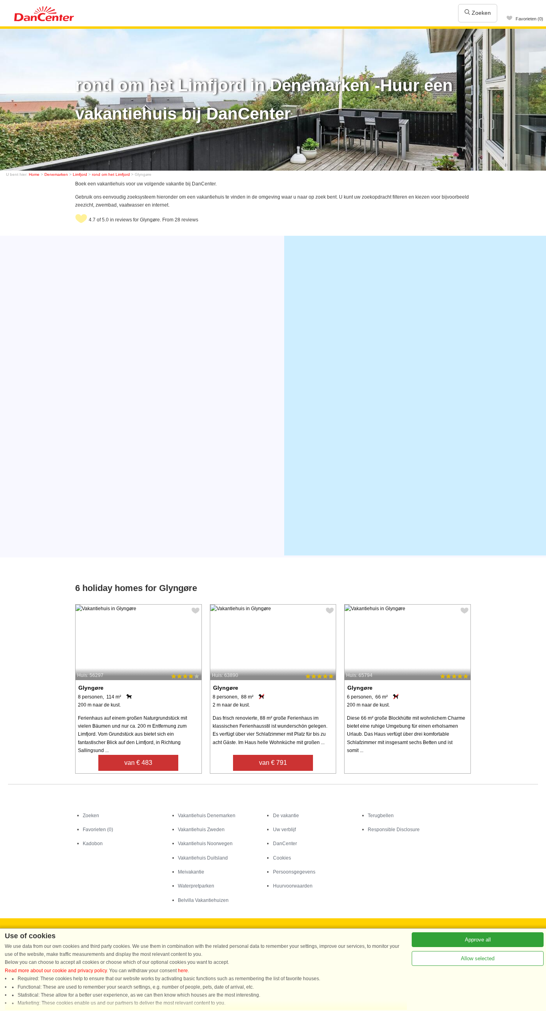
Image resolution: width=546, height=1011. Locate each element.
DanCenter (285, 843)
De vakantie (286, 815)
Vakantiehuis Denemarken (206, 815)
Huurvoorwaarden (293, 886)
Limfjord (80, 174)
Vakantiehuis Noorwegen (205, 843)
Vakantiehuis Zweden (201, 829)
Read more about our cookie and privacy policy (56, 970)
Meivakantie (191, 872)
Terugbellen (381, 815)
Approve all (478, 940)
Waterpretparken (196, 886)
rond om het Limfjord (111, 174)
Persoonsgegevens (294, 872)
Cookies (282, 858)
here (183, 970)
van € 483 (138, 762)
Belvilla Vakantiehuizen (203, 900)
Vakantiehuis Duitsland (203, 858)
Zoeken (480, 13)
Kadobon (93, 843)
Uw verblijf (284, 829)
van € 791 (273, 762)
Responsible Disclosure (394, 829)
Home (34, 174)
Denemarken (56, 174)
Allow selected (477, 958)
